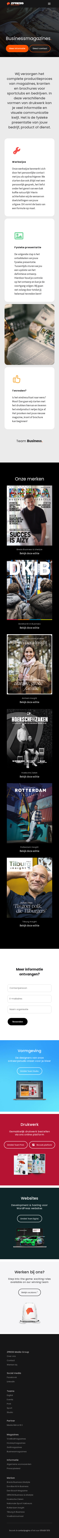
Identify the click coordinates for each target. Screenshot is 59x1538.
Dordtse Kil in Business (29, 624)
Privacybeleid (13, 1468)
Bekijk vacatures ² (29, 1292)
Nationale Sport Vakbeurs (19, 1503)
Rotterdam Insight (29, 847)
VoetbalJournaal (15, 1516)
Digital (10, 1395)
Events (10, 1399)
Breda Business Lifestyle (18, 1482)
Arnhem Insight (29, 698)
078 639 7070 (45, 1530)
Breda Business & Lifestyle (29, 549)
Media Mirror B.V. (15, 1425)
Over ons (11, 1356)
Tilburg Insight (29, 921)
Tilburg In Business (16, 1511)
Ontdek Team (29, 1071)
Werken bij (12, 1364)
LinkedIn (11, 1381)
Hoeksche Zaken (29, 772)
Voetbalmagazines (16, 1438)
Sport (9, 1408)
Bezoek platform (44, 1144)
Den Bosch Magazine (17, 1490)
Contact (11, 1360)
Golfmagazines (14, 1447)
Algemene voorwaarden (19, 1464)
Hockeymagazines (16, 1443)
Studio (10, 1412)
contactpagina (24, 1530)
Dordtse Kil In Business (17, 1486)
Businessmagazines (17, 1451)
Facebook (12, 1377)
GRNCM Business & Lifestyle (20, 1494)
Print (9, 1403)
